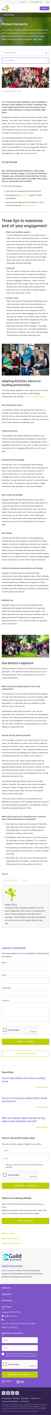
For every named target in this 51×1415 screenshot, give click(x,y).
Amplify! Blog (8, 15)
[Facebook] (3, 1393)
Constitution (6, 1398)
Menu (45, 8)
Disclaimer (25, 1398)
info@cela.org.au (10, 1316)
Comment (6, 1000)
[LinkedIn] (12, 1393)
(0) (48, 2)
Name (4, 962)
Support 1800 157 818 (12, 1312)
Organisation (7, 988)
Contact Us (25, 1401)
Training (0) (36, 2)
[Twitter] (8, 1393)
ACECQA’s (24, 195)
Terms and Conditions (10, 1401)
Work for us (35, 1398)
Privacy (16, 1398)
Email (4, 975)
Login (22, 2)
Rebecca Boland (29, 205)
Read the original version (35, 396)
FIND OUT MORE (25, 1221)
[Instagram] (17, 1393)
